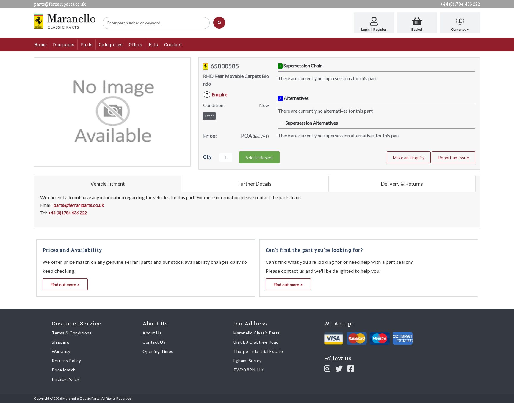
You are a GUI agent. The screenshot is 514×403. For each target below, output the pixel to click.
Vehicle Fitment (107, 184)
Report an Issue (453, 157)
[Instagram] (327, 368)
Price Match (64, 369)
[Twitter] (339, 368)
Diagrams (63, 44)
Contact (173, 44)
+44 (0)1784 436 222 (460, 4)
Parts (87, 44)
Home (40, 44)
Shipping (60, 342)
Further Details (255, 184)
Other (209, 116)
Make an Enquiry (408, 157)
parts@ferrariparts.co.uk (60, 4)
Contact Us (153, 342)
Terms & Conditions (72, 332)
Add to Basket (259, 157)
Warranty (61, 351)
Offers (135, 44)
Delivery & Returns (402, 184)
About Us (152, 332)
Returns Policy (66, 360)
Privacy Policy (65, 379)
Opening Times (157, 351)
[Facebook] (350, 368)
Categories (111, 44)
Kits (153, 44)
